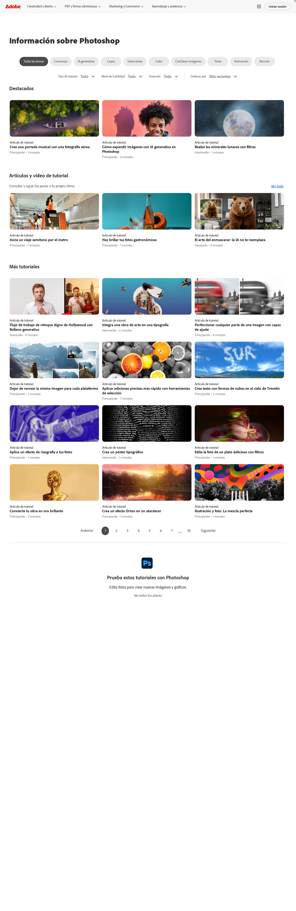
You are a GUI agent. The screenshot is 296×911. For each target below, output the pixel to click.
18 (189, 530)
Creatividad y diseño (40, 6)
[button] (259, 6)
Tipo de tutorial (67, 76)
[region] (54, 130)
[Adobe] (12, 6)
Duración (154, 76)
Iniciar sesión (278, 6)
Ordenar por (198, 76)
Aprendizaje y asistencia (167, 6)
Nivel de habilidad (113, 76)
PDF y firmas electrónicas (81, 6)
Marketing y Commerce (124, 6)
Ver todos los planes (148, 595)
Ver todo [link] (277, 186)
